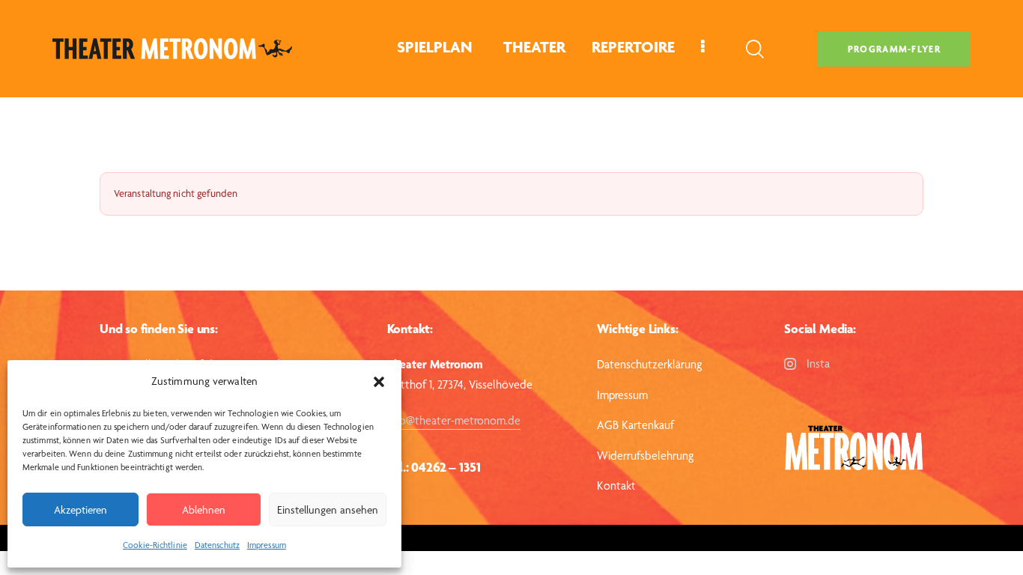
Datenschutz (217, 545)
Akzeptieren (80, 510)
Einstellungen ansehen (327, 510)
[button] (378, 381)
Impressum (266, 545)
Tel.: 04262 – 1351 (434, 466)
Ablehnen (203, 510)
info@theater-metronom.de (453, 420)
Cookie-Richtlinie (155, 545)
